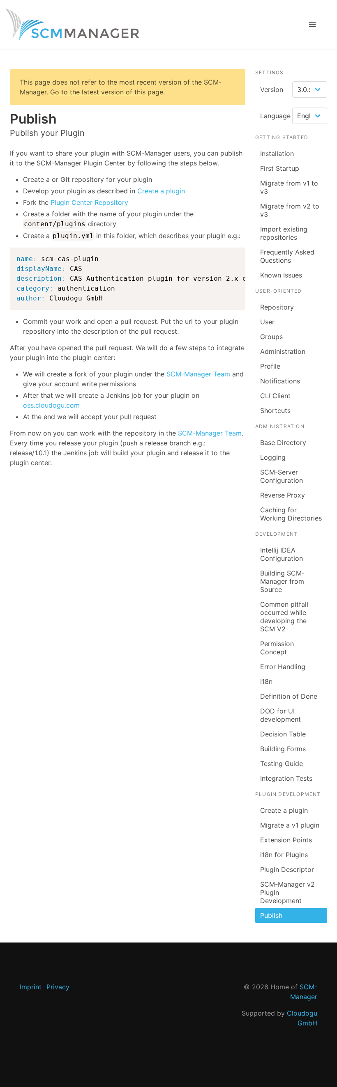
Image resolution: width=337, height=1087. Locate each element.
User (267, 322)
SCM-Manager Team (198, 374)
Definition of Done (288, 696)
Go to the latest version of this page (106, 92)
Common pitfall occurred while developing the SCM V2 (284, 616)
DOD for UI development (280, 715)
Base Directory (283, 442)
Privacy (57, 987)
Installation (277, 153)
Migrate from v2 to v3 (289, 210)
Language (275, 116)
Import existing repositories (283, 233)
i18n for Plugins (284, 855)
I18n (266, 681)
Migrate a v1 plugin (289, 825)
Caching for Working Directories (291, 514)
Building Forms (283, 749)
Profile (270, 366)
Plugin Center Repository (89, 202)
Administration (282, 351)
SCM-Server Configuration (281, 476)
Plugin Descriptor (287, 869)
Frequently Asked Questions (287, 256)
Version (271, 89)
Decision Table (283, 734)
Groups (271, 337)
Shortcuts (275, 410)
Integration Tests (286, 778)
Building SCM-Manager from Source (282, 581)
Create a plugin (161, 191)
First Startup (279, 168)
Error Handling (282, 667)
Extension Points (286, 840)
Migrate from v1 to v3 (289, 187)
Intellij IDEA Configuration (281, 554)
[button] (312, 24)
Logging (273, 457)
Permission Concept (277, 648)
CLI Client (275, 396)
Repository (277, 307)
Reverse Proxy (282, 495)
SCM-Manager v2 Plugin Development (287, 892)
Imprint (31, 987)
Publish (271, 915)
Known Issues (281, 275)
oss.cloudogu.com (51, 405)
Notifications (280, 381)
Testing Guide (281, 763)
